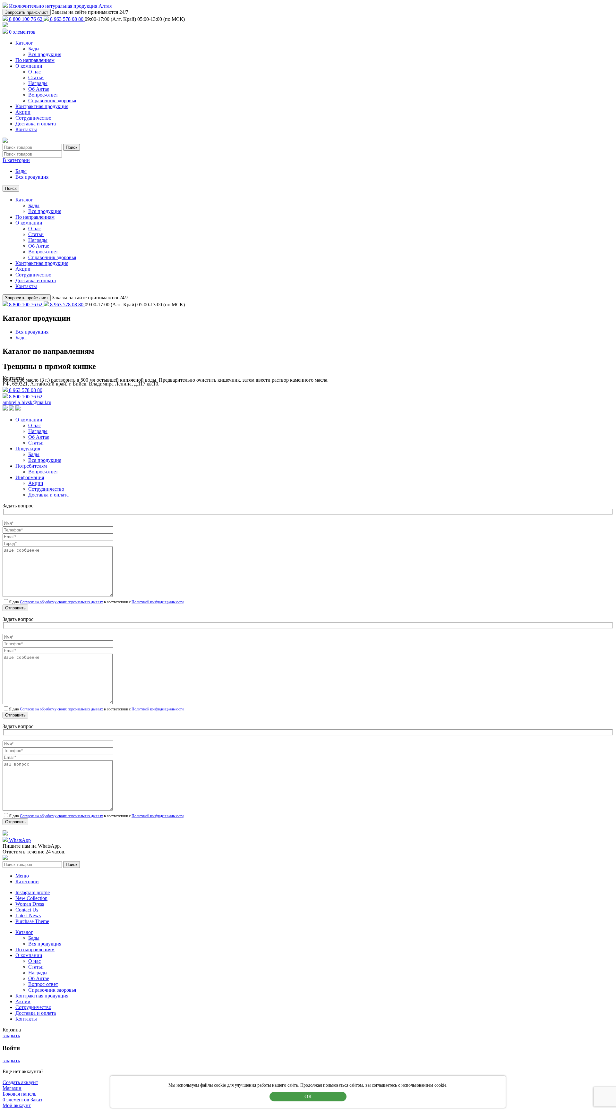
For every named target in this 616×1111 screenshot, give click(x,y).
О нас (34, 71)
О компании (28, 66)
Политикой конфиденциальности (158, 602)
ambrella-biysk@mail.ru (27, 402)
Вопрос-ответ (43, 95)
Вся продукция (44, 54)
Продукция (27, 448)
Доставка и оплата (35, 123)
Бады (33, 48)
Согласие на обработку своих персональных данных (61, 602)
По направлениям (35, 60)
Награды (37, 83)
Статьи (36, 77)
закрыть (11, 1035)
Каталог (24, 43)
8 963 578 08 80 (67, 19)
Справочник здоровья (52, 100)
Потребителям (31, 466)
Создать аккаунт (20, 1082)
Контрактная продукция (41, 106)
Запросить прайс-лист (26, 12)
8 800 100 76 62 (26, 19)
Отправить (15, 608)
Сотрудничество (33, 118)
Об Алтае (38, 89)
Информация (29, 477)
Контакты (26, 129)
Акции (22, 112)
